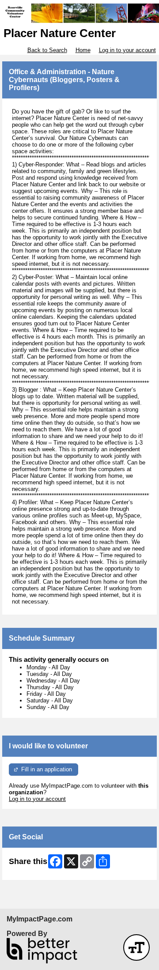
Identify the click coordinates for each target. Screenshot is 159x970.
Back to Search (47, 50)
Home (83, 50)
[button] (136, 947)
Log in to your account (127, 50)
